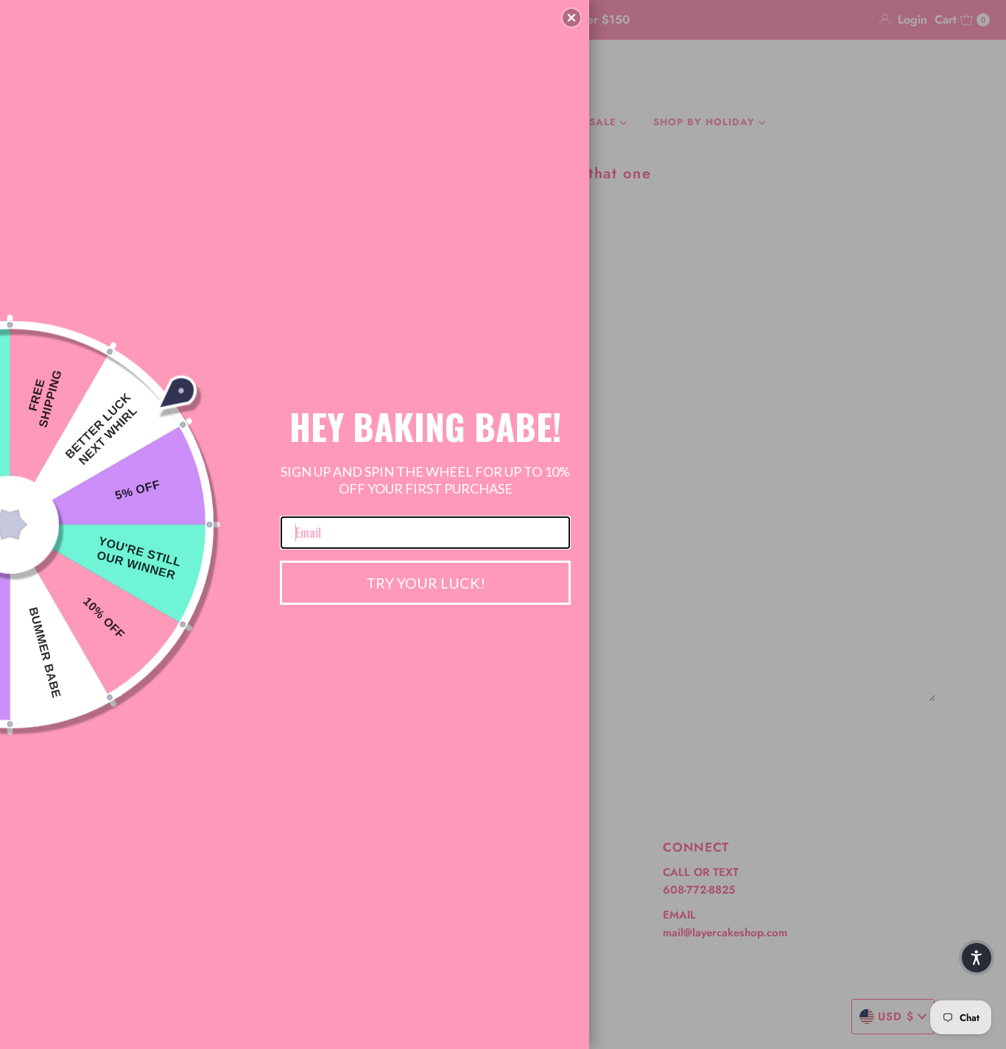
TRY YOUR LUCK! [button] (425, 583)
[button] (571, 18)
